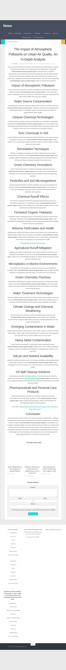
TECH (13, 540)
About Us (55, 33)
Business (37, 33)
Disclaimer (13, 614)
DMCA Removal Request (13, 610)
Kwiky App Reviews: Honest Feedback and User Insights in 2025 (49, 469)
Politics (10, 33)
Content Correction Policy (13, 618)
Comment (33, 487)
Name (20, 498)
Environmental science (32, 378)
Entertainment (27, 33)
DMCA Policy (13, 606)
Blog (9, 42)
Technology (18, 33)
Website (33, 504)
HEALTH (13, 544)
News (7, 26)
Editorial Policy (26, 37)
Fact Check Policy (38, 37)
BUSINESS (13, 532)
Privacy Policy (13, 621)
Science (15, 42)
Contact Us (47, 33)
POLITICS (13, 536)
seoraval (15, 63)
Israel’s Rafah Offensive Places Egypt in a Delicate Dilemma (15, 469)
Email (45, 498)
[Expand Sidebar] (3, 41)
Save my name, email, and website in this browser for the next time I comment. (33, 509)
